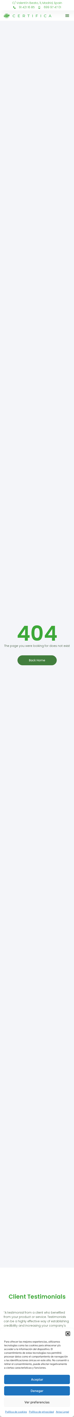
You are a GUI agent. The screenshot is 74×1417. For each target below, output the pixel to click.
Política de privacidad (41, 1411)
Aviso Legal (62, 1411)
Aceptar (37, 1379)
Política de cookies (16, 1411)
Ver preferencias (37, 1402)
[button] (68, 1334)
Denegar (37, 1391)
